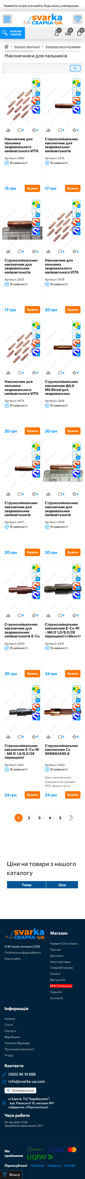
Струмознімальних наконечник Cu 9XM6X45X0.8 (61, 750)
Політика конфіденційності (23, 952)
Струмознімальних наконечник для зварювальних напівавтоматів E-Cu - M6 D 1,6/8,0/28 (22, 630)
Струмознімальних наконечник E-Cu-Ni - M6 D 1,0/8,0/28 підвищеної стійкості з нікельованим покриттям (62, 630)
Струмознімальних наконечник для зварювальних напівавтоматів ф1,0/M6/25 (21, 266)
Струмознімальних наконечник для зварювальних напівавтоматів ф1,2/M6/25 (61, 509)
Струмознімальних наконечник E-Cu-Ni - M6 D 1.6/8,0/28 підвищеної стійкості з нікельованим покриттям (22, 752)
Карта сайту (13, 958)
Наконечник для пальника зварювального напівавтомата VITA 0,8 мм (62, 266)
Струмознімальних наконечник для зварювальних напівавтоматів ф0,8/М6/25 (21, 509)
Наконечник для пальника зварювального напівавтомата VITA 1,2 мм (22, 145)
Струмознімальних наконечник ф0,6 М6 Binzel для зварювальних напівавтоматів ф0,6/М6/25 (61, 387)
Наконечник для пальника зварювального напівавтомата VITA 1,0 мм (22, 387)
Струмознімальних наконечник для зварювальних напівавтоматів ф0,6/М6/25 (61, 145)
